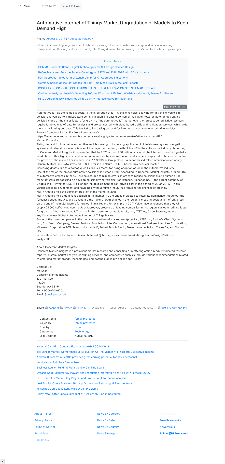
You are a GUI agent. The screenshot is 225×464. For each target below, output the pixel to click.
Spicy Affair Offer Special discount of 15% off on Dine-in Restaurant (79, 394)
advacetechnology (81, 38)
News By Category (108, 413)
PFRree (24, 6)
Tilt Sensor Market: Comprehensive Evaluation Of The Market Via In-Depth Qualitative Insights (95, 351)
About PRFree (43, 413)
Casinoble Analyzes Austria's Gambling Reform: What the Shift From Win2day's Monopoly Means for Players (105, 93)
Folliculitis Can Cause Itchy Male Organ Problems (67, 388)
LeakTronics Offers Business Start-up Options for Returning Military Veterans (84, 383)
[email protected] (56, 294)
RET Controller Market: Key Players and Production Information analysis (81, 378)
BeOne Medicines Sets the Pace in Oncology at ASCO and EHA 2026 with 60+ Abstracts (93, 72)
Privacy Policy (43, 420)
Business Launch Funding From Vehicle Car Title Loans (70, 367)
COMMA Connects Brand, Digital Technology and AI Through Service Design (86, 67)
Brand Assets (42, 433)
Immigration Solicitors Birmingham (58, 362)
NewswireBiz (168, 426)
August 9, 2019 (55, 38)
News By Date (106, 420)
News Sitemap (106, 433)
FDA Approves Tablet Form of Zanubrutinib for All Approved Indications (83, 77)
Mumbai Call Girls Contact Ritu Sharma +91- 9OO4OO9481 (73, 346)
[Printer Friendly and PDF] (173, 307)
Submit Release (71, 6)
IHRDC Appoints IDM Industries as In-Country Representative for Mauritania (85, 98)
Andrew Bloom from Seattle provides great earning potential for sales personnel (87, 357)
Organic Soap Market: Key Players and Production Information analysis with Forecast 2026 (93, 372)
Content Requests (142, 307)
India (78, 327)
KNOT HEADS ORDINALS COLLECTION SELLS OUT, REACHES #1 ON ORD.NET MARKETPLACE (97, 88)
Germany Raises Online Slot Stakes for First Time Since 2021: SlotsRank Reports (88, 82)
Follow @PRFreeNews (174, 433)
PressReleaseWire (170, 420)
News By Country (108, 426)
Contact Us (41, 440)
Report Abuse (117, 307)
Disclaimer (98, 307)
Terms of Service (45, 426)
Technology (82, 331)
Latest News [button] (48, 6)
